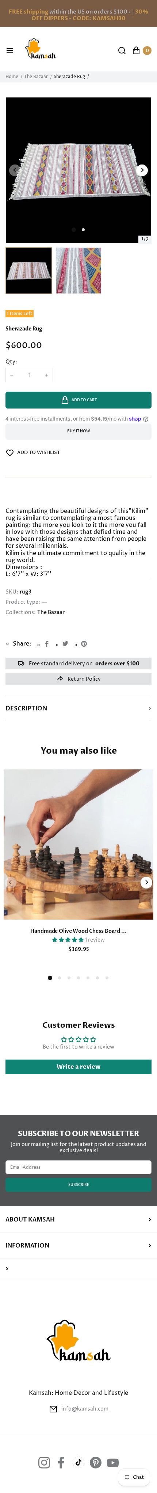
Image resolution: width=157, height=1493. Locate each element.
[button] (83, 229)
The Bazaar (36, 77)
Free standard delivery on (83, 663)
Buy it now (78, 431)
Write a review (78, 1067)
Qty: (11, 362)
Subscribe (78, 1184)
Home (11, 77)
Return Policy (83, 679)
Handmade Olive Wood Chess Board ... (78, 931)
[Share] (47, 644)
